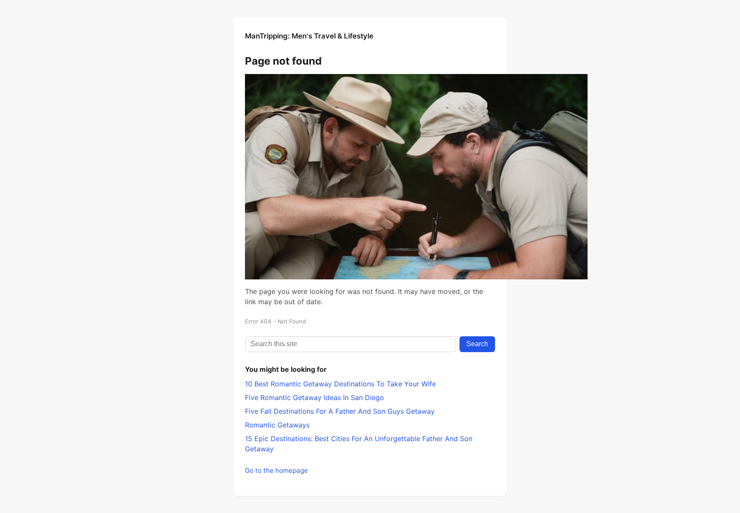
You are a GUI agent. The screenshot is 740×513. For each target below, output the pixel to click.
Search (477, 343)
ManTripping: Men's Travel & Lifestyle (309, 36)
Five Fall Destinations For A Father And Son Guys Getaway (340, 411)
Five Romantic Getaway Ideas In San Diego (314, 397)
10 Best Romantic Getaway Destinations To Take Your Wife (340, 384)
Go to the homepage (276, 470)
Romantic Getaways (277, 425)
